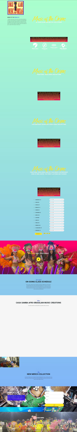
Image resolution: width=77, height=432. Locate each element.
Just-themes (33, 430)
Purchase (44, 430)
